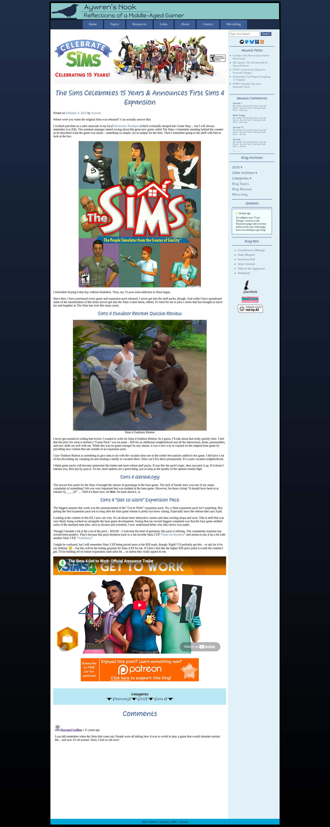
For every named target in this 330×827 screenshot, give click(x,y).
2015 (142, 699)
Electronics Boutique (126, 126)
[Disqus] (139, 771)
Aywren (96, 113)
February (121, 699)
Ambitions (84, 538)
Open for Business (173, 534)
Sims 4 (160, 699)
